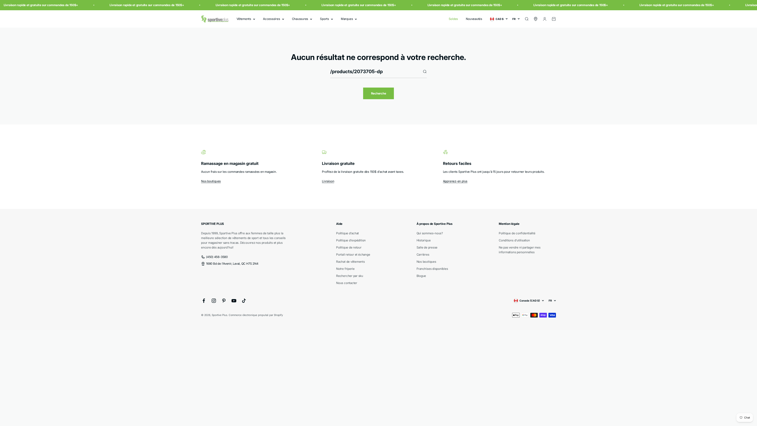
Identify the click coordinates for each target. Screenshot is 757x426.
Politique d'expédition (351, 240)
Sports (324, 19)
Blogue (421, 276)
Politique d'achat (347, 233)
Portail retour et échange (353, 254)
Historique (424, 240)
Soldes (453, 19)
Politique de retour (349, 247)
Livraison (328, 181)
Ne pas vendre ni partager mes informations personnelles (519, 250)
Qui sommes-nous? (430, 233)
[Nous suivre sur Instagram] (213, 300)
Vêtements (244, 19)
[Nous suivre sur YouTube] (234, 300)
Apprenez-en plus (455, 181)
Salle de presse (427, 247)
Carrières (423, 254)
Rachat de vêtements (350, 261)
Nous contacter (346, 283)
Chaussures (300, 19)
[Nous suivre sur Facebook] (203, 300)
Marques (347, 19)
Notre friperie (345, 269)
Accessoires (271, 19)
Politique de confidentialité (517, 233)
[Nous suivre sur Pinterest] (224, 300)
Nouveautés (474, 19)
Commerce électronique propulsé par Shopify (256, 315)
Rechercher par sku (349, 276)
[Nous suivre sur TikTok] (244, 300)
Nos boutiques (211, 181)
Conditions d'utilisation (514, 240)
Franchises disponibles (432, 269)
